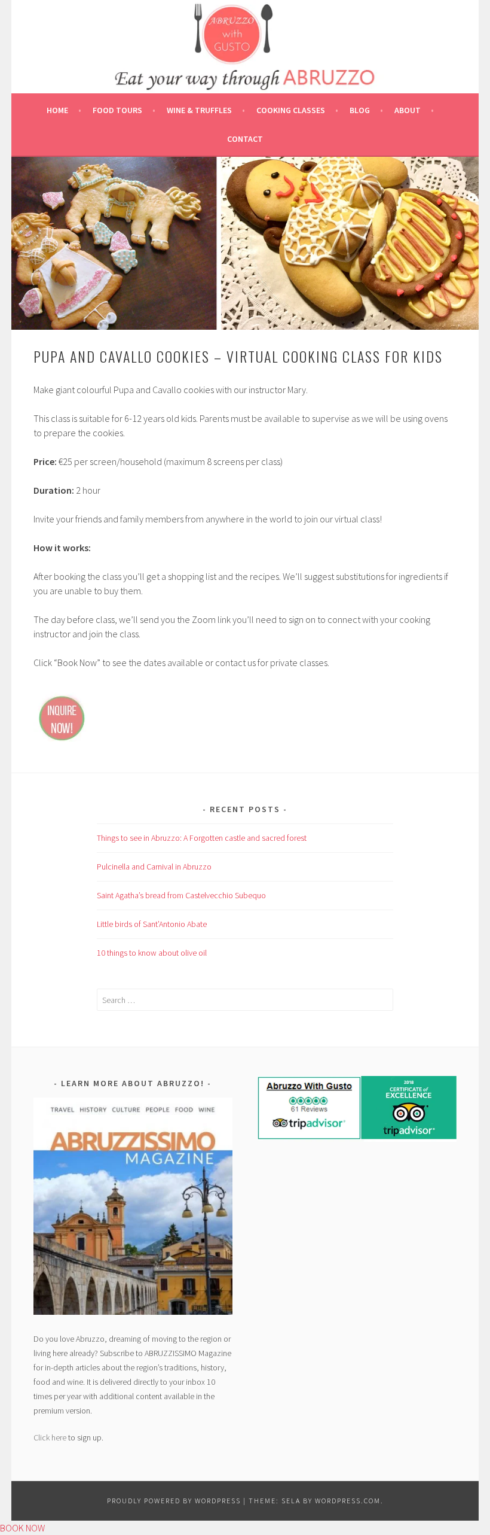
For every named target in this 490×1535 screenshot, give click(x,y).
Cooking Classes (290, 110)
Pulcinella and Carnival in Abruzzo (154, 866)
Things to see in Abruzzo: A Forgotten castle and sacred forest (202, 837)
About (407, 110)
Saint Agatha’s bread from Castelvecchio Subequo (181, 895)
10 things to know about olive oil (152, 952)
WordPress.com (348, 1500)
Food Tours (117, 110)
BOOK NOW (22, 1528)
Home (57, 110)
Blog (360, 110)
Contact (245, 138)
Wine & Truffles (199, 110)
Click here (49, 1437)
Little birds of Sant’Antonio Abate (152, 924)
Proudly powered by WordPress (174, 1500)
